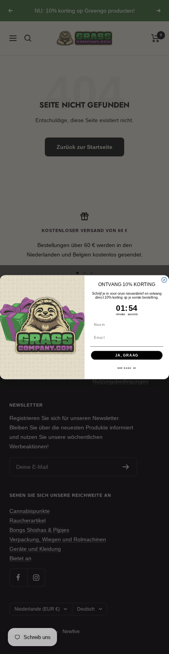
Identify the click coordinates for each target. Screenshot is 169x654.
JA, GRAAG (126, 355)
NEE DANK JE (127, 368)
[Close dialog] (164, 279)
